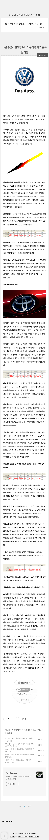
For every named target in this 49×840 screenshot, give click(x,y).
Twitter (20, 836)
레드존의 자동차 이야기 (13, 730)
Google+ (36, 836)
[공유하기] (11, 719)
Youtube (31, 836)
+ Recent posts (7, 821)
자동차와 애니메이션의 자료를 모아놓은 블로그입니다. (19, 777)
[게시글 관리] (14, 719)
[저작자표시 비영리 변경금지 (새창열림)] (31, 719)
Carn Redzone (11, 773)
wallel (34, 833)
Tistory (22, 833)
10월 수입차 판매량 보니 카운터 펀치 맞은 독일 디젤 (23, 24)
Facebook (25, 836)
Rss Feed (12, 836)
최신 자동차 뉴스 (30, 730)
